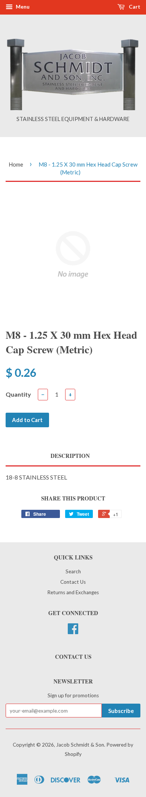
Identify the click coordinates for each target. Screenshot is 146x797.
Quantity (18, 394)
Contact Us (73, 582)
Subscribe (121, 710)
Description (70, 456)
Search (73, 571)
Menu (22, 6)
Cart (134, 6)
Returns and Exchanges (73, 592)
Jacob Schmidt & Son (80, 745)
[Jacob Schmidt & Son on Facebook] (73, 631)
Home (16, 164)
